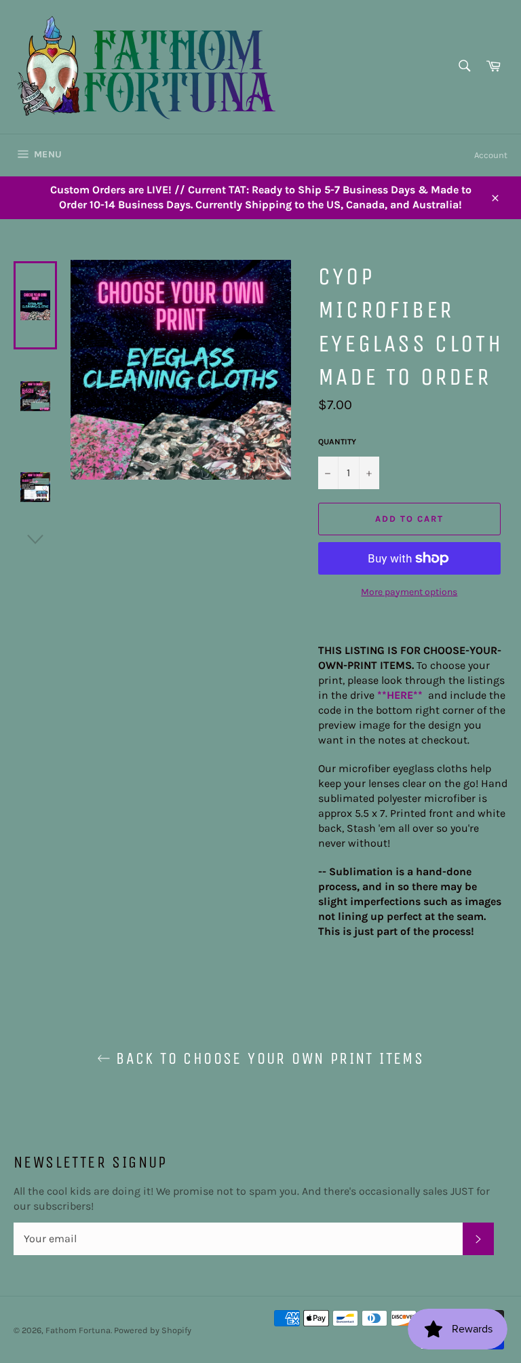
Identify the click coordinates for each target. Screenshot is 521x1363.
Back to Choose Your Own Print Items (267, 1058)
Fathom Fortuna (78, 1330)
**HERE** (401, 695)
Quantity (337, 441)
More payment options (409, 592)
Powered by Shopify (152, 1330)
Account (490, 155)
